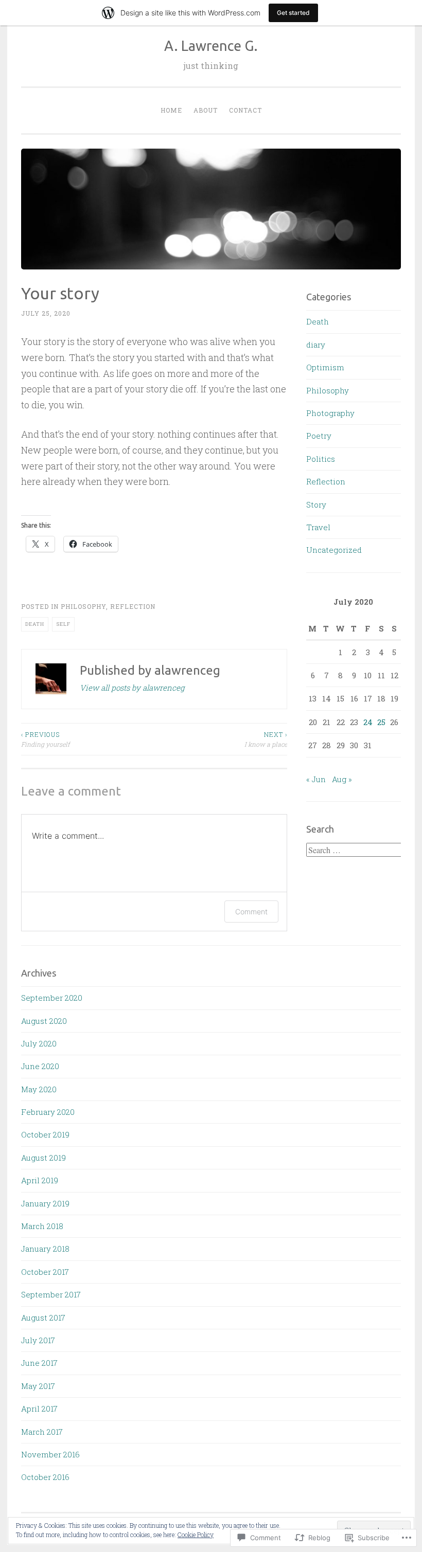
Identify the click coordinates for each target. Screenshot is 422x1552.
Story (316, 504)
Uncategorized (334, 550)
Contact (245, 110)
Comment (251, 911)
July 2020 (39, 1043)
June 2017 (39, 1363)
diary (315, 344)
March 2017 (42, 1432)
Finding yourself (45, 739)
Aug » (342, 779)
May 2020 (39, 1089)
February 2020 (48, 1112)
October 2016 (45, 1477)
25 (381, 722)
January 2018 (45, 1248)
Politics (320, 459)
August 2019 (43, 1157)
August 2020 (44, 1021)
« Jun (316, 779)
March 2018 (42, 1226)
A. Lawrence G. (211, 45)
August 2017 (43, 1317)
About (206, 110)
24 (368, 722)
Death (34, 624)
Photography (330, 413)
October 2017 (45, 1272)
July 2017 (38, 1340)
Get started (293, 12)
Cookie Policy (196, 1534)
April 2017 (39, 1408)
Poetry (318, 435)
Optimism (325, 367)
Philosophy (83, 606)
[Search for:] (355, 850)
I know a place (265, 739)
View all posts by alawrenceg (132, 687)
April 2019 (39, 1180)
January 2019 (45, 1203)
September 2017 (51, 1294)
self (63, 624)
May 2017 (38, 1386)
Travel (318, 527)
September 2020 (51, 997)
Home (171, 110)
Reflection (132, 606)
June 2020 (40, 1066)
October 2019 (45, 1134)
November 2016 (50, 1454)
